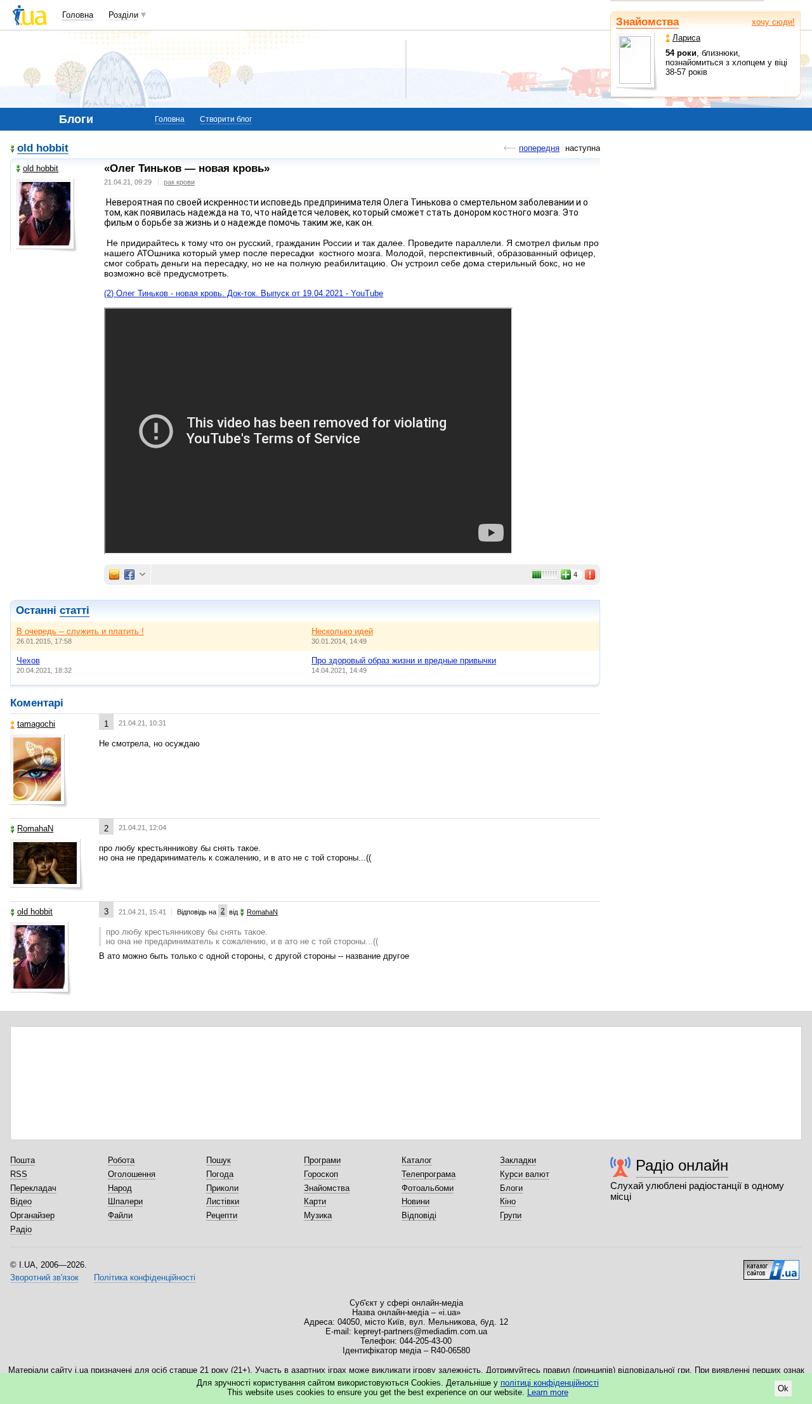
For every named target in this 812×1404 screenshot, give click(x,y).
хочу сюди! (773, 22)
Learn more (547, 1392)
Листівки (222, 1201)
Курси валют (524, 1174)
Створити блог (226, 119)
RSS (18, 1174)
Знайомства (647, 22)
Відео (21, 1201)
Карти (315, 1201)
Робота (121, 1160)
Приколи (222, 1188)
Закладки (518, 1160)
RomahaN (35, 828)
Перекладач (33, 1188)
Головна (77, 15)
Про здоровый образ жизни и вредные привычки (403, 660)
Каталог (417, 1160)
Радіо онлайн (682, 1165)
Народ (120, 1188)
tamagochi (36, 724)
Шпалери (125, 1201)
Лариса (686, 37)
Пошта (22, 1160)
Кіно (508, 1201)
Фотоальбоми (428, 1188)
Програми (322, 1160)
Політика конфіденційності (144, 1277)
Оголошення (131, 1174)
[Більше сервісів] (142, 575)
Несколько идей (342, 631)
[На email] (114, 574)
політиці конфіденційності (550, 1383)
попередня (539, 148)
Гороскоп (321, 1174)
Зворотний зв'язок (44, 1277)
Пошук (218, 1160)
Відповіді (419, 1215)
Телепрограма (428, 1174)
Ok (783, 1388)
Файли (120, 1215)
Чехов (28, 660)
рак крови (179, 182)
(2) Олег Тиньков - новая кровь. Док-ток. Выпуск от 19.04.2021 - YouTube (243, 293)
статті (74, 610)
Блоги (511, 1188)
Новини (415, 1201)
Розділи (123, 15)
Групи (510, 1215)
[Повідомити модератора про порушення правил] (590, 574)
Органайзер (32, 1215)
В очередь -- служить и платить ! (80, 631)
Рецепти (221, 1215)
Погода (219, 1174)
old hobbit (43, 148)
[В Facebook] (129, 574)
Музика (318, 1215)
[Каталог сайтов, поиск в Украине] (771, 1265)
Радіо (21, 1229)
